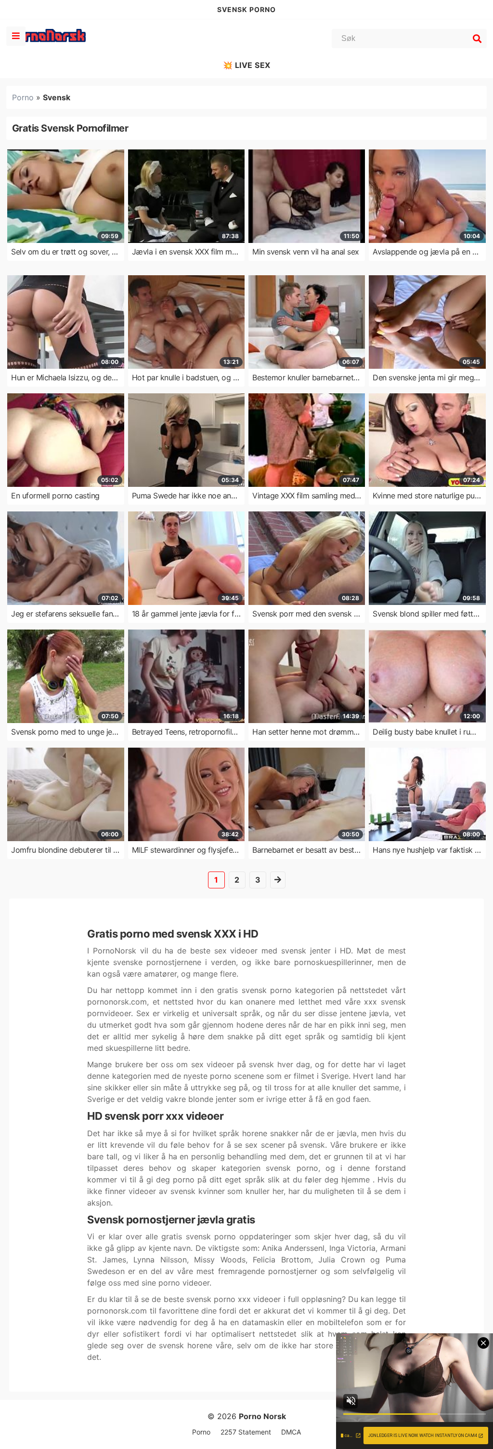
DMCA (291, 1432)
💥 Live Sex (247, 65)
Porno (23, 97)
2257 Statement (246, 1432)
